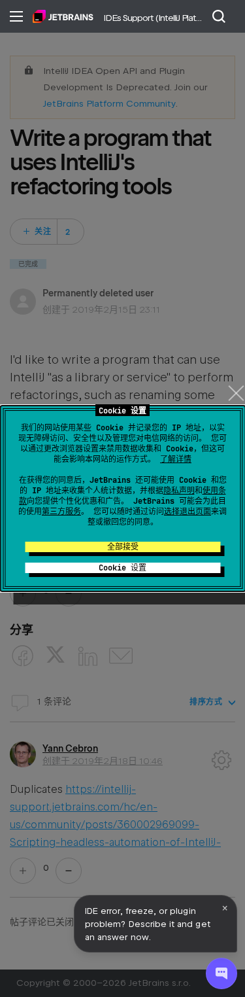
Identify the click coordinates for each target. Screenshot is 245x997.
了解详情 (175, 459)
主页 (63, 16)
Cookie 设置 (122, 568)
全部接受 (123, 547)
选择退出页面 (187, 511)
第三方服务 (61, 511)
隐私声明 (179, 490)
